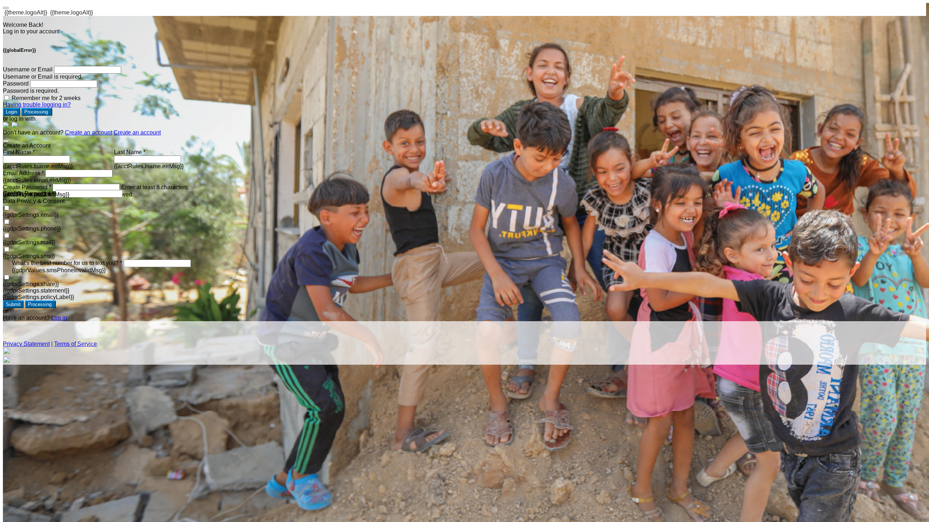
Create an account (88, 132)
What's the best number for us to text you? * (67, 263)
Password (16, 83)
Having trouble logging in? (37, 105)
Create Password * (27, 187)
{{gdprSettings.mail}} (29, 242)
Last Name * (130, 152)
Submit (13, 304)
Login (11, 112)
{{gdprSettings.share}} (31, 284)
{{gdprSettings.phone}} (32, 228)
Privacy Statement (26, 344)
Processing (36, 112)
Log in (59, 318)
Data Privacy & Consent (34, 201)
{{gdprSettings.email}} (30, 215)
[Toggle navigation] (6, 8)
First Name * (19, 152)
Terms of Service (75, 344)
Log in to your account (31, 31)
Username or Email (28, 69)
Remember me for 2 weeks (46, 98)
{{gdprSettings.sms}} (29, 256)
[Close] (6, 141)
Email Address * (23, 173)
